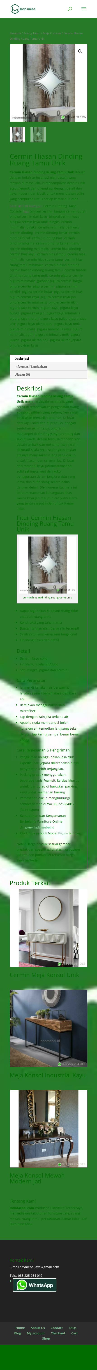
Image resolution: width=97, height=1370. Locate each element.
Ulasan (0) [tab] (22, 374)
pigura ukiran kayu (24, 345)
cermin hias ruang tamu (44, 259)
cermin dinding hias (47, 238)
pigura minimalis (22, 329)
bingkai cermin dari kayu (28, 216)
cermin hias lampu (51, 254)
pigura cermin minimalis (28, 302)
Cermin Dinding (55, 206)
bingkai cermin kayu (64, 216)
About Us (38, 1328)
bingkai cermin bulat (69, 211)
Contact (57, 1328)
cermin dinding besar (51, 233)
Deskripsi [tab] (21, 358)
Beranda (15, 33)
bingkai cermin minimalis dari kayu (53, 227)
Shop (46, 1338)
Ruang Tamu (31, 33)
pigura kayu (49, 308)
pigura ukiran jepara (65, 340)
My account (36, 1333)
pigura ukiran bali (34, 340)
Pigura (63, 833)
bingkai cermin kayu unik (29, 222)
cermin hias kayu (22, 254)
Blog (17, 1333)
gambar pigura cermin (54, 281)
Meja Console (52, 33)
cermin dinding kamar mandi (58, 243)
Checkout (58, 1333)
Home (20, 1328)
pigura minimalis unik (52, 334)
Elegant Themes (47, 1358)
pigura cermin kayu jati (58, 297)
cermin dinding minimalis (29, 249)
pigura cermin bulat (37, 292)
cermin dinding (21, 233)
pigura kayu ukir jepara (35, 324)
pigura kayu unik (67, 324)
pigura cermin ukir (63, 302)
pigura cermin (43, 286)
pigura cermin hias (68, 292)
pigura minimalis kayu (54, 329)
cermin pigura (60, 275)
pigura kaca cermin (24, 308)
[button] (80, 51)
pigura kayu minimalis (63, 313)
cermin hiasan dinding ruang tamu (36, 270)
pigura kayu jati (33, 313)
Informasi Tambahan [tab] (30, 366)
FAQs (72, 1328)
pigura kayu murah (24, 318)
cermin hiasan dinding (62, 265)
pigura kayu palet (53, 318)
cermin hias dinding (66, 249)
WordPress (48, 1363)
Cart (74, 1333)
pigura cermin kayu (24, 297)
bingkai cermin (41, 211)
